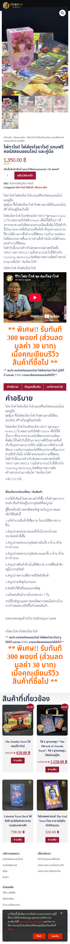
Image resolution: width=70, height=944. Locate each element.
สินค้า (6, 877)
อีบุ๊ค (5, 871)
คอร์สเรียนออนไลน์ (13, 859)
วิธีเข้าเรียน (8, 899)
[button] (62, 13)
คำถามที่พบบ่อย (11, 905)
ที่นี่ (52, 375)
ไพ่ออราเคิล (19, 137)
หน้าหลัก (8, 137)
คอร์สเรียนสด (10, 865)
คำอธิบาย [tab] (12, 387)
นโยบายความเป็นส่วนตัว (51, 865)
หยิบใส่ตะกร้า (25, 175)
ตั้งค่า (10, 929)
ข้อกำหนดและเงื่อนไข (49, 859)
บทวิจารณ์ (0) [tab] (55, 387)
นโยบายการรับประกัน (49, 871)
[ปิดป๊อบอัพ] (61, 913)
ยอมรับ (55, 936)
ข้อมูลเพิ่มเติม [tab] (33, 387)
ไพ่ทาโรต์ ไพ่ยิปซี (24, 187)
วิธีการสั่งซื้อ (9, 893)
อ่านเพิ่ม (17, 760)
